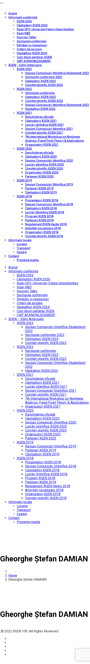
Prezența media (28, 260)
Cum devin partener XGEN (34, 57)
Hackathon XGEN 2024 (32, 53)
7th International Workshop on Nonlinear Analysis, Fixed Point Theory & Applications (57, 401)
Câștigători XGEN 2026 (32, 25)
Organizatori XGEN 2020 (41, 172)
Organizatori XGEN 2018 (41, 232)
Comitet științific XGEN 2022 (44, 101)
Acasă (12, 13)
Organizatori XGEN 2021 (41, 144)
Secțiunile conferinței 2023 (43, 77)
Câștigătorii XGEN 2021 (41, 120)
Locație (22, 244)
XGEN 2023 (24, 69)
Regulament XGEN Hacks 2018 (46, 224)
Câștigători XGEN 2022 (40, 97)
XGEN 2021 (24, 113)
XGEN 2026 (24, 21)
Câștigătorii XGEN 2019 (41, 192)
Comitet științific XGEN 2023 (44, 85)
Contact (13, 256)
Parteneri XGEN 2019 (39, 188)
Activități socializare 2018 (43, 228)
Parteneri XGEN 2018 (39, 220)
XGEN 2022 (24, 89)
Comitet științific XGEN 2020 (44, 168)
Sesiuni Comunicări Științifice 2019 (49, 184)
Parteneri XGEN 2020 (39, 176)
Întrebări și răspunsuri (32, 45)
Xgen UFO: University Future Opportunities (45, 29)
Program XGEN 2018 (39, 216)
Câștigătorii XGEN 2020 (41, 156)
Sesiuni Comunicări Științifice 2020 (49, 160)
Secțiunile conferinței (31, 41)
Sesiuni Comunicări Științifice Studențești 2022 (57, 105)
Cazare (22, 252)
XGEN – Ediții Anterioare (25, 65)
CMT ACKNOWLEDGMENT (34, 61)
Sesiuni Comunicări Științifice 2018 (49, 204)
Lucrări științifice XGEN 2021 (44, 124)
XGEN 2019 (24, 180)
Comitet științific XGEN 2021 (44, 132)
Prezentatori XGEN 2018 (41, 200)
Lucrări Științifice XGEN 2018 (44, 212)
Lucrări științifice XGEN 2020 (44, 164)
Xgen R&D (23, 33)
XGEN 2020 (24, 148)
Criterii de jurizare (29, 49)
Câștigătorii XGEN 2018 (41, 208)
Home (12, 576)
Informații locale (19, 240)
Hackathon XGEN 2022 (40, 109)
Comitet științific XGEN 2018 (44, 236)
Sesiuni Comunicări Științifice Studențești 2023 (57, 73)
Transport (23, 248)
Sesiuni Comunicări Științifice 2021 (49, 128)
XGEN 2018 (24, 196)
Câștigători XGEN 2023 (40, 81)
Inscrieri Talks (26, 37)
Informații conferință (22, 17)
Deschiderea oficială (39, 117)
